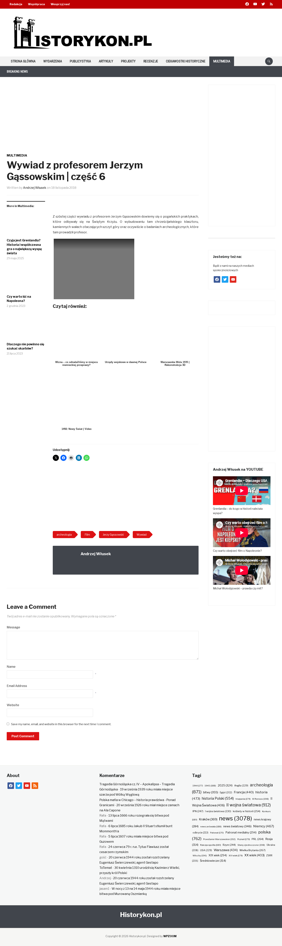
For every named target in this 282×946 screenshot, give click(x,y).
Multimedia (221, 61)
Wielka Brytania (252, 850)
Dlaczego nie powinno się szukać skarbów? (25, 346)
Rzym (229, 844)
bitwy (210, 792)
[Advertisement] (126, 497)
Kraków (208, 819)
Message (13, 627)
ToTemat (105, 868)
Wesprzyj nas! (60, 4)
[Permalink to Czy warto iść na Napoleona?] (26, 281)
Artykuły (106, 61)
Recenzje (150, 61)
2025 (225, 785)
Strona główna (23, 61)
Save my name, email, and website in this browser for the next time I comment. (61, 724)
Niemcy (263, 826)
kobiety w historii (246, 811)
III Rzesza (260, 799)
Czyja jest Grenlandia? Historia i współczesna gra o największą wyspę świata (24, 247)
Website (13, 705)
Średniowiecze (213, 860)
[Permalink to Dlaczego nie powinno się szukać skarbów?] (26, 328)
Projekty (128, 61)
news (235, 818)
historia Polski (218, 798)
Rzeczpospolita (210, 845)
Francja (244, 792)
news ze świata (211, 826)
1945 (210, 785)
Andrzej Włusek (34, 188)
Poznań (243, 839)
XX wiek (254, 855)
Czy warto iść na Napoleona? (19, 299)
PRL (258, 839)
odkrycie (200, 832)
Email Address (17, 686)
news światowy (237, 826)
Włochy (200, 855)
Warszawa (226, 850)
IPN (198, 811)
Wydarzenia (52, 61)
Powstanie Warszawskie (219, 839)
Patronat (217, 833)
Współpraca (36, 4)
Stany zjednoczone (251, 845)
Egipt (226, 792)
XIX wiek (218, 855)
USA (206, 850)
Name (11, 666)
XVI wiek (236, 855)
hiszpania (243, 799)
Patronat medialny (240, 832)
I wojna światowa (218, 811)
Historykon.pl (141, 915)
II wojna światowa (248, 804)
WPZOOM (169, 936)
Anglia (241, 785)
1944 (198, 785)
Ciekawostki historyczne (185, 61)
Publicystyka (80, 61)
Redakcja (16, 4)
